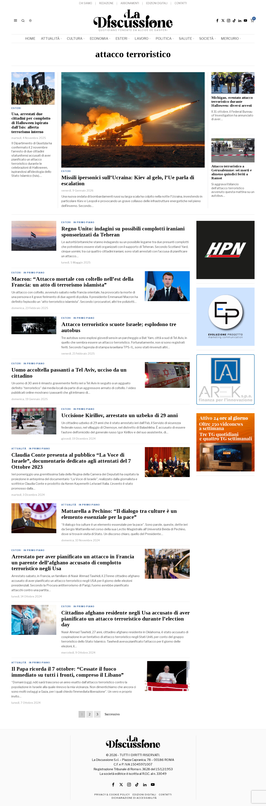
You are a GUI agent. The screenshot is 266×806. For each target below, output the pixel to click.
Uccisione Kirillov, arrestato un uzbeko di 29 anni (119, 415)
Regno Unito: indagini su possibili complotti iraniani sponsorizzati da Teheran (123, 232)
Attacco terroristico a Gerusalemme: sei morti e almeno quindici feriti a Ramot (231, 172)
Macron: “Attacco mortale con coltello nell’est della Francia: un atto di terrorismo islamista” (72, 282)
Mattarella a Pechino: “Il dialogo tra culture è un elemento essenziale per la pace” (119, 514)
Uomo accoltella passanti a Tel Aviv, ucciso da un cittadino (69, 373)
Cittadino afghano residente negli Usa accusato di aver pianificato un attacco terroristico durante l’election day (125, 619)
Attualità (18, 448)
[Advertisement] (225, 542)
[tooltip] (217, 20)
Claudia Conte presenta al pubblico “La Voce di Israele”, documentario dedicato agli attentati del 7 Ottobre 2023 (71, 461)
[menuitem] (85, 3)
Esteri (66, 171)
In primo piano (83, 222)
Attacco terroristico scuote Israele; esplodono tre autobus (118, 327)
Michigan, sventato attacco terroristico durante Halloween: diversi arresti (232, 102)
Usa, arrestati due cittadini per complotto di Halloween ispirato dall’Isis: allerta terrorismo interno (30, 123)
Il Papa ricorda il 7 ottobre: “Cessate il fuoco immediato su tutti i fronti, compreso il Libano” (67, 672)
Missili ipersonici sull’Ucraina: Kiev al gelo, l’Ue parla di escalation (127, 181)
